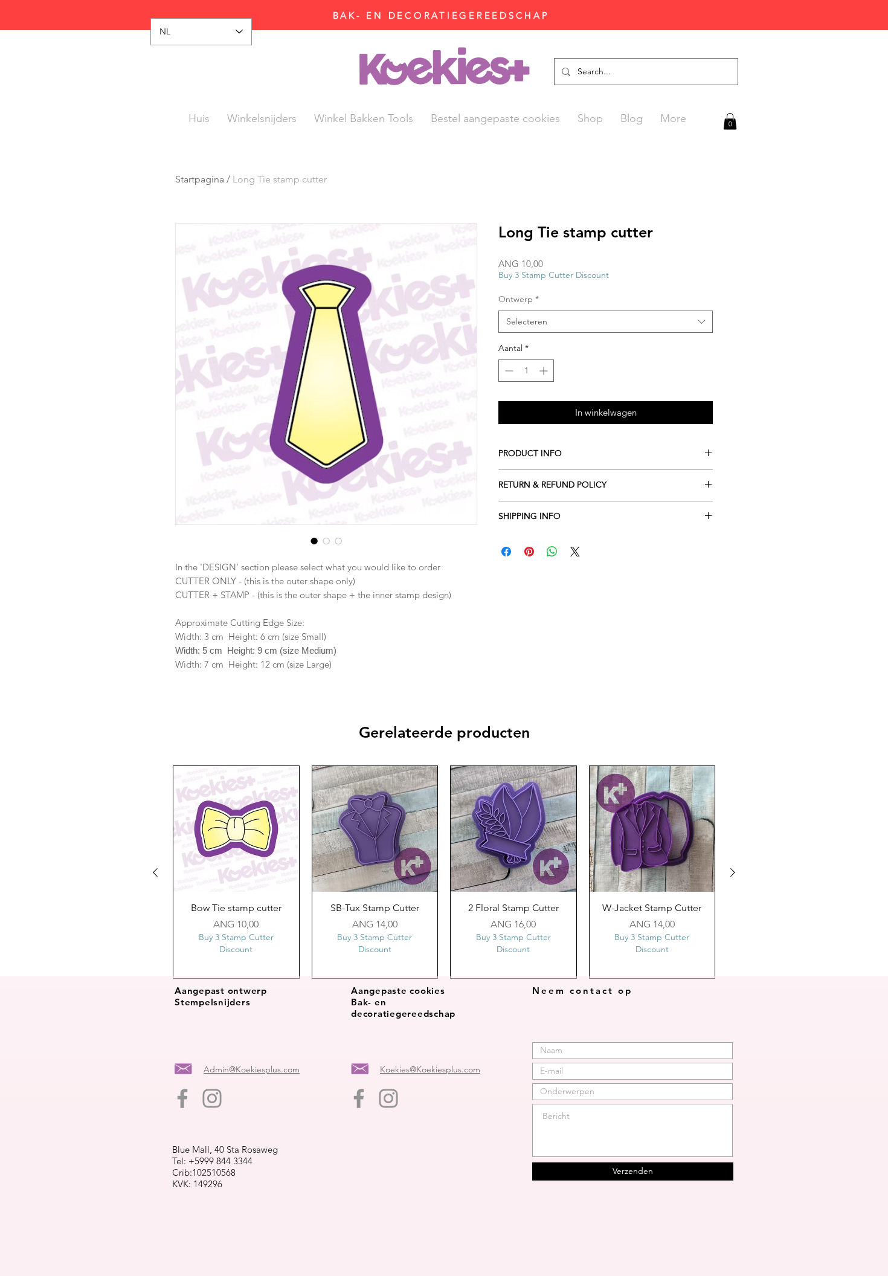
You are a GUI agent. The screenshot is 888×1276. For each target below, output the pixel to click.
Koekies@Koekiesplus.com (430, 1069)
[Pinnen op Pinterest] (529, 551)
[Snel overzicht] (236, 829)
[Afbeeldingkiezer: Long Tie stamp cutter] (314, 541)
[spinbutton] (526, 370)
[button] (730, 121)
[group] (444, 872)
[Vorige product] (155, 872)
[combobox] (605, 322)
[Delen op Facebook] (506, 551)
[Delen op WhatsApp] (552, 551)
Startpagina (199, 179)
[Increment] (544, 370)
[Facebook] (182, 1098)
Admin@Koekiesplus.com (252, 1069)
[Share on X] (575, 551)
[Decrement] (507, 370)
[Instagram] (212, 1098)
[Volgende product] (733, 872)
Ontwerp (518, 299)
